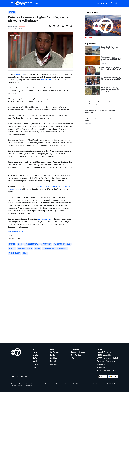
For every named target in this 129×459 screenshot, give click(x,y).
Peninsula (53, 361)
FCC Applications (96, 383)
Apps (34, 367)
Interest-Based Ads (73, 383)
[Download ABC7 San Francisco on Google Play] (113, 376)
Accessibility (101, 364)
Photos (35, 364)
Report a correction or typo (15, 231)
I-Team (73, 358)
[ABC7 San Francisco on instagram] (22, 377)
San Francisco (54, 352)
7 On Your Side (76, 355)
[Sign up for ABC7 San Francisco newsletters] (26, 377)
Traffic (35, 358)
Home (35, 352)
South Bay (53, 358)
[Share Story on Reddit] (58, 26)
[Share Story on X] (54, 26)
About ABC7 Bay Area (104, 352)
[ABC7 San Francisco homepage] (23, 3)
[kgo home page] (16, 352)
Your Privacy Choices (24, 383)
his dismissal (46, 79)
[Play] (103, 25)
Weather (35, 355)
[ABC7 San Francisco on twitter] (17, 377)
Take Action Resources (78, 352)
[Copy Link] (71, 26)
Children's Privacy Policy (37, 383)
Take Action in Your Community (107, 361)
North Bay (53, 364)
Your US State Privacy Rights (52, 383)
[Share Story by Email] (67, 26)
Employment (101, 367)
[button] (12, 3)
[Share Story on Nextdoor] (62, 26)
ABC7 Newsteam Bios (104, 355)
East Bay (53, 355)
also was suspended (45, 219)
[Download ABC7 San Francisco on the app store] (103, 376)
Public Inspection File (85, 383)
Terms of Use (64, 383)
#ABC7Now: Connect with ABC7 (107, 358)
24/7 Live (37, 3)
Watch (35, 361)
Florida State (19, 74)
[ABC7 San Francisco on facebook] (13, 377)
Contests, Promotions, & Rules (106, 370)
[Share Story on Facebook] (49, 26)
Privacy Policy (14, 383)
